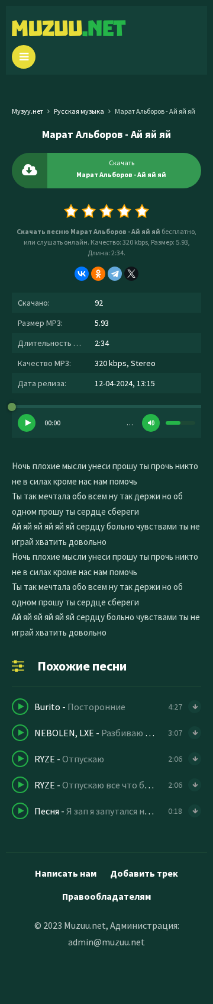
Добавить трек (144, 873)
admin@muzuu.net (106, 942)
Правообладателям (106, 896)
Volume (151, 423)
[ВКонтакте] (82, 274)
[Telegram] (115, 274)
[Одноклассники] (98, 274)
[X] (131, 274)
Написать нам (65, 873)
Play (27, 423)
